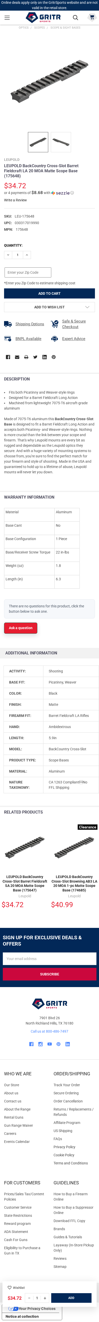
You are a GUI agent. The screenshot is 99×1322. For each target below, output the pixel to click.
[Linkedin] (44, 357)
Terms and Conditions (74, 1163)
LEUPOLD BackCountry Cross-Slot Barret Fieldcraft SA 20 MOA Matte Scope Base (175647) (25, 883)
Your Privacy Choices (37, 1308)
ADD (71, 1298)
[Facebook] (8, 357)
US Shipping (63, 1131)
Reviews (60, 1258)
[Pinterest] (54, 357)
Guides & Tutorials (68, 1237)
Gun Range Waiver (18, 1125)
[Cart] (92, 17)
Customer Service (17, 1207)
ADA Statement (16, 1232)
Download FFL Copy (69, 1221)
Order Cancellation (68, 1101)
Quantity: (13, 245)
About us (11, 1093)
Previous (83, 812)
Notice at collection (22, 1316)
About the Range (17, 1109)
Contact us (12, 1101)
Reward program (17, 1224)
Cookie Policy (74, 1155)
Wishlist (19, 1288)
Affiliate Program (67, 1123)
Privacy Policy (74, 1147)
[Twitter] (35, 357)
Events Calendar (17, 1142)
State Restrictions (18, 1215)
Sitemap (60, 1267)
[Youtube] (50, 1044)
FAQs (58, 1139)
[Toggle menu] (7, 18)
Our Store (11, 1085)
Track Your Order (67, 1085)
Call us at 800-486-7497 (49, 1031)
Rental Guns (13, 1117)
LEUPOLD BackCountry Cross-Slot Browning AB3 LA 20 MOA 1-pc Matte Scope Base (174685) (74, 883)
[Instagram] (40, 1044)
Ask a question (20, 628)
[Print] (26, 357)
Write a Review (15, 200)
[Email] (17, 357)
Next (94, 812)
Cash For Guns (15, 1240)
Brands (59, 1229)
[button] (39, 192)
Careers (10, 1134)
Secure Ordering (66, 1093)
